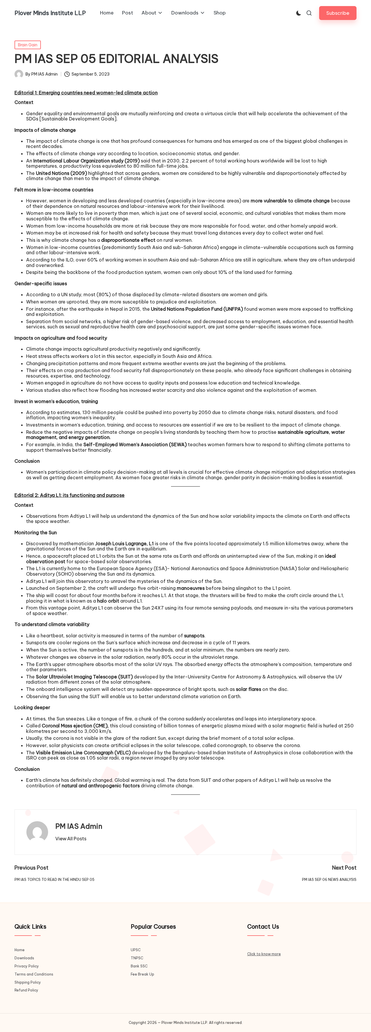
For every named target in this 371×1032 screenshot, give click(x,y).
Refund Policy (26, 990)
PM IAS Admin (78, 826)
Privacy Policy (26, 966)
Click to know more (264, 954)
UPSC (136, 950)
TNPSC (137, 958)
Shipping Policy (27, 982)
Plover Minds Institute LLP (50, 13)
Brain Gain (27, 44)
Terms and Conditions (33, 974)
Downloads (24, 958)
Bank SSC (139, 966)
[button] (338, 13)
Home (19, 950)
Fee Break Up (142, 974)
